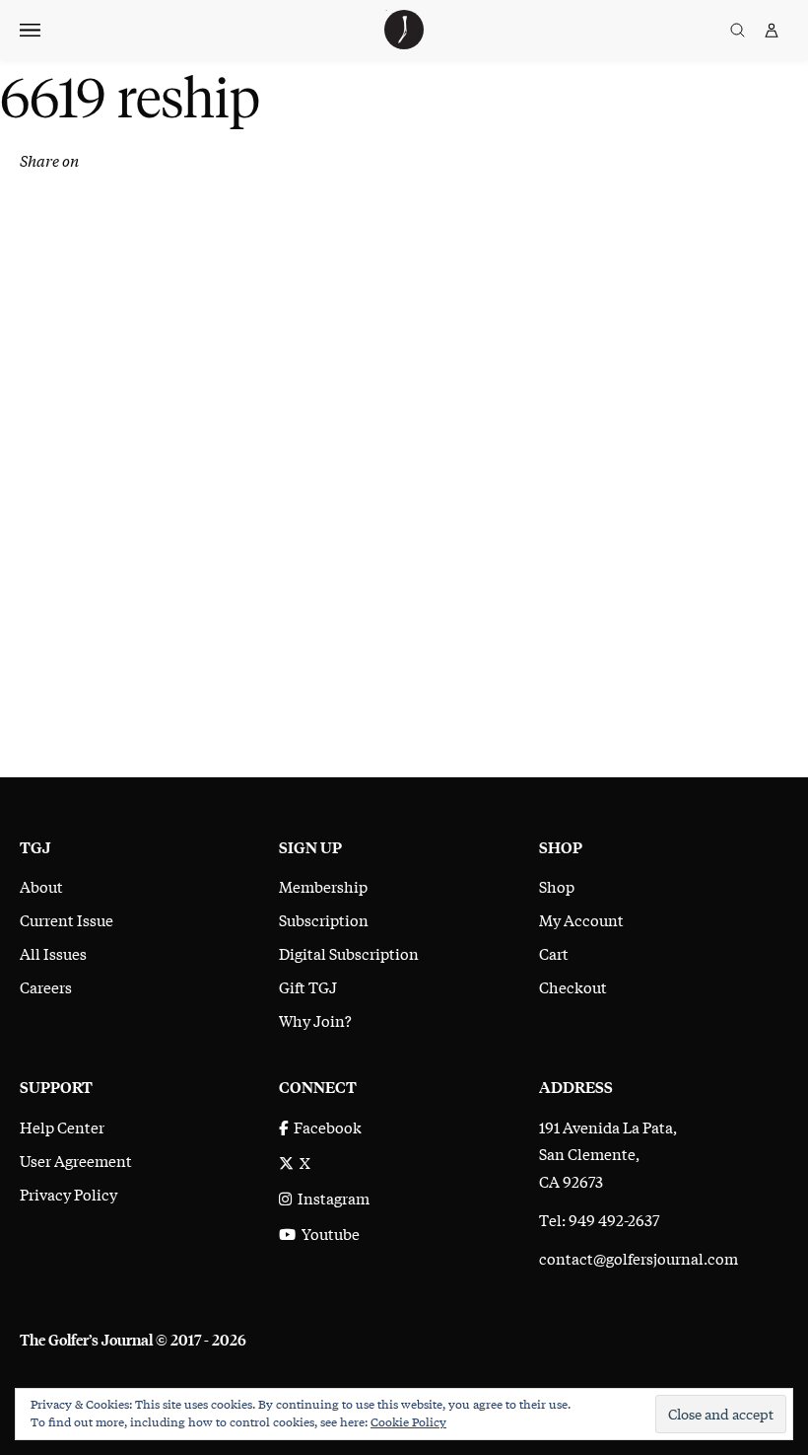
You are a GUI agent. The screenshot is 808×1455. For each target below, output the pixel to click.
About (41, 886)
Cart (554, 953)
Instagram (331, 1197)
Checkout (573, 986)
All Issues (53, 953)
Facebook (325, 1126)
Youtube (328, 1233)
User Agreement (76, 1160)
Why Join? (315, 1020)
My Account (581, 919)
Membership (323, 886)
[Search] (737, 30)
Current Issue (66, 919)
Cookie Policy (408, 1421)
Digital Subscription (349, 953)
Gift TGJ (308, 986)
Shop (556, 886)
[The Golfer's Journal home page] (404, 42)
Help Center (62, 1126)
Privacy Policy (68, 1193)
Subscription (324, 919)
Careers (46, 986)
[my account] (771, 30)
